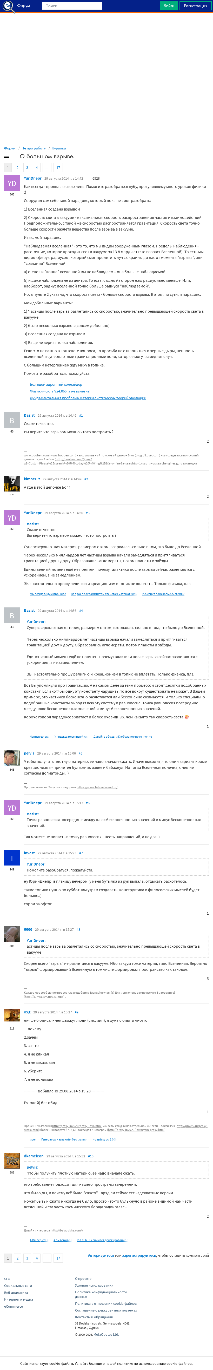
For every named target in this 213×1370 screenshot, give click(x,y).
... (47, 167)
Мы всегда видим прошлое (48, 594)
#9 (76, 1012)
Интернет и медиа (18, 1299)
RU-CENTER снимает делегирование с (102, 1240)
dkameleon (34, 1155)
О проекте (83, 1278)
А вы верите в (63, 1240)
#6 (88, 803)
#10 (91, 1156)
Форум (10, 148)
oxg (27, 1011)
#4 (81, 610)
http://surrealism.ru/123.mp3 (44, 997)
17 (58, 167)
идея (33, 1139)
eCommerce (13, 1306)
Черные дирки (40, 736)
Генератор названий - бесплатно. (64, 1139)
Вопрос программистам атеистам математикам (104, 594)
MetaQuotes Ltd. (106, 1334)
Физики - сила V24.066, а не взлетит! (60, 391)
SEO (7, 1278)
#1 (81, 415)
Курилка (59, 148)
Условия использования (94, 1285)
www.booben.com (62, 455)
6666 (28, 929)
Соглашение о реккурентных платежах (106, 1310)
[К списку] (15, 157)
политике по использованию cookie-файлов (154, 1363)
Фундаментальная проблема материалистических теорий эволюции (88, 397)
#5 (80, 753)
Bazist (29, 415)
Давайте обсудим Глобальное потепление (123, 736)
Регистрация (195, 6)
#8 (78, 929)
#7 (81, 853)
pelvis (29, 753)
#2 (86, 479)
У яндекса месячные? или (72, 736)
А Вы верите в (39, 1240)
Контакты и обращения (94, 1317)
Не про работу (34, 148)
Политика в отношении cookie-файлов (106, 1303)
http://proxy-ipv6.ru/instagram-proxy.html (136, 1130)
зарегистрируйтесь (139, 1255)
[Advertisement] (106, 26)
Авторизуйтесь (101, 1255)
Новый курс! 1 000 (104, 1139)
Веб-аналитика (16, 1292)
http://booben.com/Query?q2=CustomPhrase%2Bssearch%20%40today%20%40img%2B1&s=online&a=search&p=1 (82, 461)
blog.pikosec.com (147, 455)
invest (29, 852)
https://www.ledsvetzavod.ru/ (97, 787)
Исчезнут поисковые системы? (163, 594)
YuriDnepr (33, 178)
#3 (88, 512)
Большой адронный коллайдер (56, 384)
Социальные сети (18, 1285)
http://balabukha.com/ (66, 1230)
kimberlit (32, 478)
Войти (169, 6)
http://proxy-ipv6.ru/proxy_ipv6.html (77, 1126)
